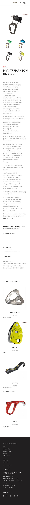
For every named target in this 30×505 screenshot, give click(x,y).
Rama (15, 422)
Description (7, 247)
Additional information (12, 251)
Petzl (5, 352)
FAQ (4, 446)
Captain (15, 383)
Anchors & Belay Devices (18, 214)
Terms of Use (6, 455)
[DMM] (6, 68)
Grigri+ (15, 348)
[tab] (15, 247)
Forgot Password (7, 465)
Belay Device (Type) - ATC (15, 216)
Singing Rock (7, 317)
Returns (5, 453)
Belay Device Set (8, 218)
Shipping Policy (7, 451)
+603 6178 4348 (9, 485)
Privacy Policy (6, 449)
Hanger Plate (15, 312)
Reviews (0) (7, 256)
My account (6, 463)
